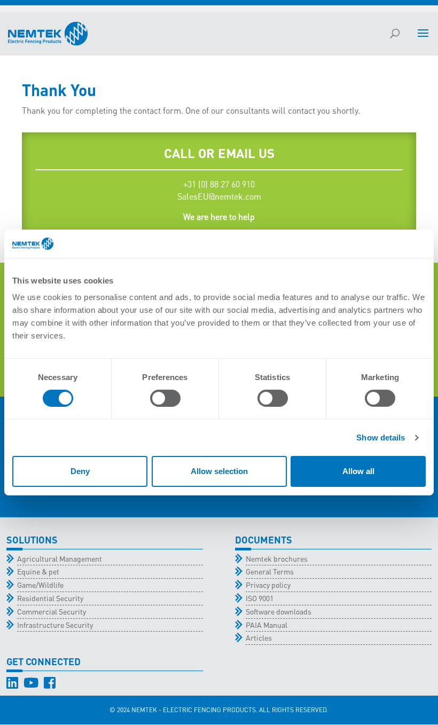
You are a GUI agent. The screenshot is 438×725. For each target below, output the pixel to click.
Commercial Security (51, 611)
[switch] (165, 398)
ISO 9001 (259, 598)
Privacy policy (268, 584)
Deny (80, 471)
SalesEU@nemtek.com (219, 196)
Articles (259, 637)
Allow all (358, 471)
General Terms (270, 571)
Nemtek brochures (277, 558)
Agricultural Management (59, 558)
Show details (380, 437)
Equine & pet (38, 571)
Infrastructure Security (55, 624)
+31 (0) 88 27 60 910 (219, 184)
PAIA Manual (266, 624)
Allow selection (219, 471)
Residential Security (50, 598)
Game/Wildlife (40, 584)
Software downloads (278, 611)
